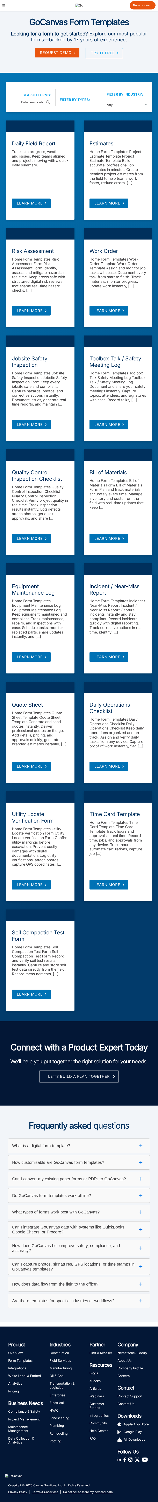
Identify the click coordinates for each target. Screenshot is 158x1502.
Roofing (55, 1441)
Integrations (17, 1368)
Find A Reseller (100, 1353)
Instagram (130, 1459)
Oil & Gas (56, 1376)
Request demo (56, 52)
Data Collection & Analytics (21, 1440)
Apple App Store (136, 1424)
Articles (95, 1388)
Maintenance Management (18, 1429)
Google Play (133, 1432)
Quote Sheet (27, 704)
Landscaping (59, 1418)
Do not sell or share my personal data (88, 1492)
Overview (15, 1353)
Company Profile (130, 1368)
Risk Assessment (33, 251)
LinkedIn (119, 1459)
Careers (123, 1376)
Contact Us (125, 1404)
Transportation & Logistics (62, 1385)
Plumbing (57, 1426)
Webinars (96, 1396)
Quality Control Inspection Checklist (37, 475)
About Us (124, 1360)
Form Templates (40, 126)
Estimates (101, 143)
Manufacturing (61, 1368)
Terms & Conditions (45, 1492)
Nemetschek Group (132, 1353)
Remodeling (59, 1433)
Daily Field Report (33, 143)
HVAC (54, 1410)
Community (98, 1423)
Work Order (103, 251)
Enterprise (57, 1395)
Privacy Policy (17, 1492)
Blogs (93, 1373)
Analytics (15, 1383)
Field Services (60, 1360)
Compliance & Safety (24, 1411)
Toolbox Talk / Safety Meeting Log (115, 361)
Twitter (137, 1459)
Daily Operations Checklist (109, 707)
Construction (59, 1353)
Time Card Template (114, 814)
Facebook (124, 1459)
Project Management (24, 1419)
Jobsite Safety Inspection (29, 361)
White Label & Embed (24, 1376)
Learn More (30, 203)
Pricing (13, 1391)
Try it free (103, 53)
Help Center (98, 1431)
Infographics (99, 1415)
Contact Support (129, 1396)
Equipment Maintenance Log (33, 589)
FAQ (92, 1438)
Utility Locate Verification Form (33, 817)
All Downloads (134, 1439)
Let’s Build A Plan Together (79, 1076)
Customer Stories (96, 1406)
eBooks (95, 1381)
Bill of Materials (108, 472)
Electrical (57, 1403)
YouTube (145, 1459)
